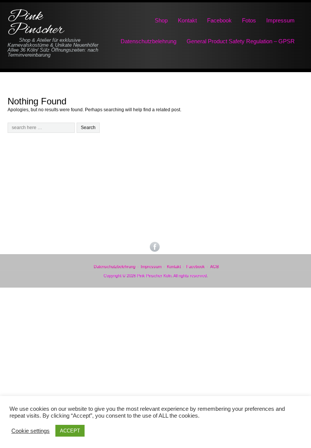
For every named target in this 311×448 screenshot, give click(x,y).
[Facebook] (155, 247)
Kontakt (187, 20)
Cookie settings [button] (30, 431)
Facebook (219, 20)
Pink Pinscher (36, 23)
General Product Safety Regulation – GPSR (241, 41)
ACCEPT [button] (70, 431)
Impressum (280, 20)
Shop (161, 20)
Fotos (249, 20)
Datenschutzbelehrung (148, 41)
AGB (214, 266)
